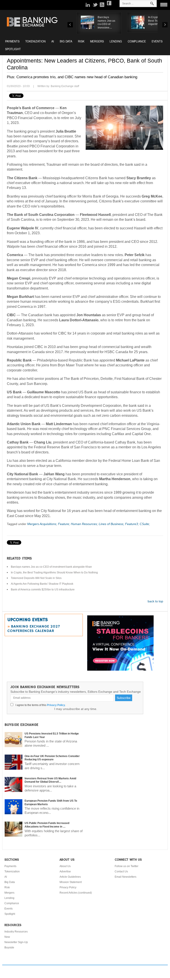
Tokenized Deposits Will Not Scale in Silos (36, 578)
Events (157, 41)
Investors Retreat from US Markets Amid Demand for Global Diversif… (50, 780)
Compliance (137, 41)
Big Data (66, 41)
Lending (116, 41)
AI (52, 41)
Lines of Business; (112, 524)
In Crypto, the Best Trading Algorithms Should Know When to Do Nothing (54, 572)
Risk (81, 41)
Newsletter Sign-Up (16, 942)
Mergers (97, 41)
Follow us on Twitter (126, 866)
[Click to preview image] (124, 128)
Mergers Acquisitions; (42, 524)
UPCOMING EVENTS (27, 620)
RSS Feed (102, 4)
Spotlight (13, 49)
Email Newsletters (125, 876)
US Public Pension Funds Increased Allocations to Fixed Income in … (47, 825)
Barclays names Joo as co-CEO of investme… (106, 22)
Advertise (65, 871)
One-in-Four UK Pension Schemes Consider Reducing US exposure (52, 758)
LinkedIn (88, 4)
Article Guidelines (70, 876)
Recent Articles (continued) (76, 892)
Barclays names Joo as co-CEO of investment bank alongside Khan (51, 566)
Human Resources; (85, 524)
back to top (155, 601)
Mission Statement (71, 882)
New (7, 936)
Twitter (95, 4)
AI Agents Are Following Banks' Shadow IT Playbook (42, 583)
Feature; (64, 524)
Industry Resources (16, 931)
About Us (65, 866)
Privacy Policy (56, 705)
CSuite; (145, 524)
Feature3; (132, 524)
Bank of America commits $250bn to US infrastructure (43, 589)
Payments (12, 41)
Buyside (9, 947)
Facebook (109, 3)
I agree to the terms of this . (40, 705)
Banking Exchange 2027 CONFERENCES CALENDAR (33, 629)
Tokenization (35, 41)
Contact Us (121, 871)
